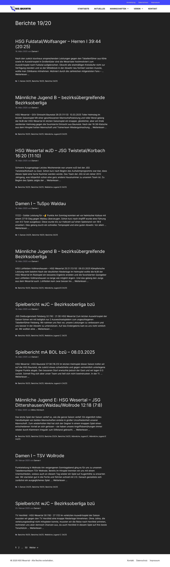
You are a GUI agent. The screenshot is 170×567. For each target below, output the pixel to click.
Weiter (33, 547)
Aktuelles (99, 8)
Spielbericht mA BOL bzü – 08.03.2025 (55, 352)
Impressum (155, 2)
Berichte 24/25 (51, 81)
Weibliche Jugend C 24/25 (56, 335)
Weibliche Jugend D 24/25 (56, 187)
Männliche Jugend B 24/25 (56, 134)
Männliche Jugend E (80, 436)
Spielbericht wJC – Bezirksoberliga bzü (55, 304)
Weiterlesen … (22, 74)
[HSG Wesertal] (20, 8)
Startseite (83, 8)
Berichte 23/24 (51, 436)
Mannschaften (118, 8)
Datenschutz (143, 2)
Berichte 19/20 (38, 81)
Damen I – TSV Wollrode (39, 455)
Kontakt (152, 8)
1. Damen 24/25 (24, 235)
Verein (137, 8)
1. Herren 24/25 (24, 81)
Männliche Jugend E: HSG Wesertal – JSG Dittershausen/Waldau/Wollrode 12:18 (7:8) (58, 402)
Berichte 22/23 (37, 436)
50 (26, 547)
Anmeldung (131, 2)
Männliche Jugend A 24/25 (56, 383)
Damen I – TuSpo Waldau (40, 203)
